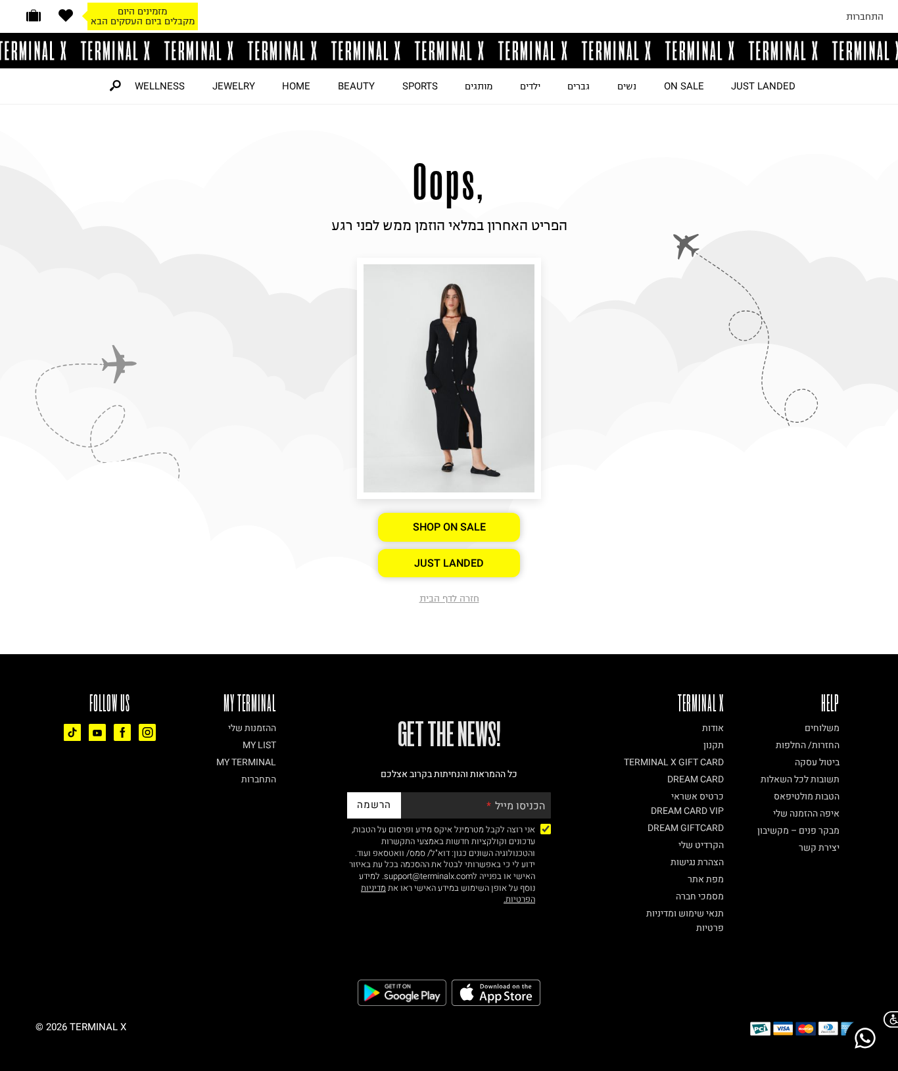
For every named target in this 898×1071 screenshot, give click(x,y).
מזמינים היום (142, 11)
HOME (296, 86)
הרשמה (374, 804)
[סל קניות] (33, 15)
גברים (578, 86)
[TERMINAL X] (449, 50)
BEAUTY (356, 86)
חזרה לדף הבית (449, 598)
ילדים (530, 86)
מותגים (478, 86)
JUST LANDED (763, 86)
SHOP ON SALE (449, 527)
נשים (626, 86)
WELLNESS (160, 86)
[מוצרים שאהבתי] (65, 15)
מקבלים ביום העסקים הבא (143, 21)
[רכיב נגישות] (888, 1019)
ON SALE (684, 86)
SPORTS (420, 86)
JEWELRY (233, 86)
